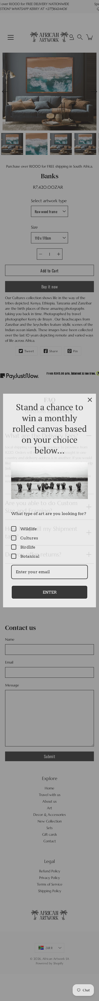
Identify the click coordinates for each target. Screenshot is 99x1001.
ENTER (50, 592)
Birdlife (27, 547)
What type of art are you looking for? (48, 513)
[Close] (90, 400)
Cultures (29, 538)
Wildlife (28, 528)
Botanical (29, 556)
